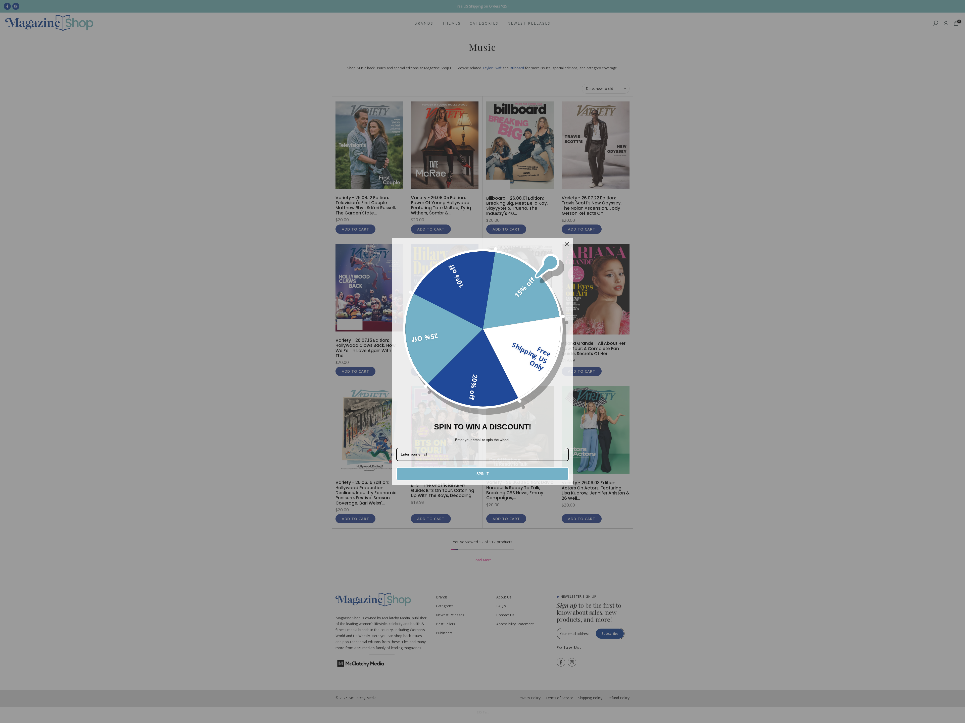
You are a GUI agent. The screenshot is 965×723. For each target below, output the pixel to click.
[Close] (567, 244)
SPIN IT (482, 474)
